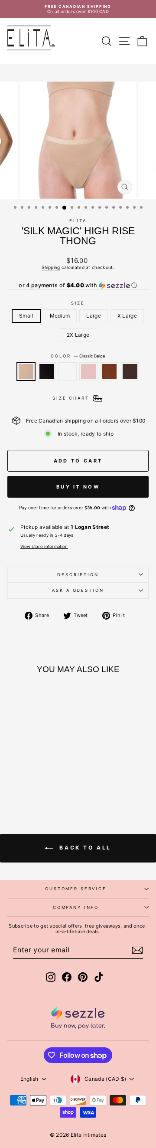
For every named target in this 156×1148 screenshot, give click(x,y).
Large (93, 315)
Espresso (130, 371)
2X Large (78, 334)
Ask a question (78, 590)
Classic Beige (26, 371)
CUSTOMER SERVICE (76, 888)
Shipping (51, 267)
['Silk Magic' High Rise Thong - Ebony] (24, 775)
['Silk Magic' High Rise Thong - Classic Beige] (14, 775)
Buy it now (78, 487)
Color (78, 356)
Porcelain (67, 371)
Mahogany (109, 371)
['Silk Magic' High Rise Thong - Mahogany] (54, 775)
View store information (44, 546)
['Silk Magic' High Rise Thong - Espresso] (34, 784)
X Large (127, 315)
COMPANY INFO (76, 907)
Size (78, 303)
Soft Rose (88, 371)
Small (26, 315)
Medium (60, 315)
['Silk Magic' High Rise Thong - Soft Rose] (44, 775)
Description (78, 574)
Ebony (46, 371)
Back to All (84, 848)
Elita (77, 220)
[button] (78, 285)
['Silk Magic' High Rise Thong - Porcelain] (34, 775)
